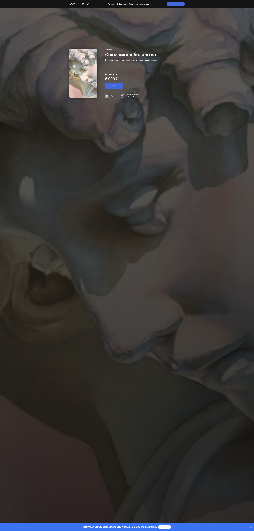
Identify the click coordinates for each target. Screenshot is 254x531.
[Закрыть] (251, 527)
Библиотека (121, 4)
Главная (111, 4)
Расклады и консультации (139, 4)
